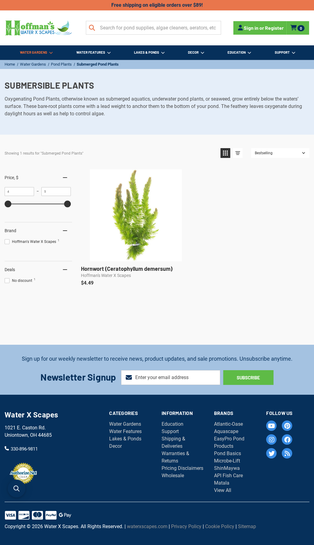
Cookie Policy (219, 526)
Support (282, 52)
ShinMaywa (227, 468)
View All (222, 490)
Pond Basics (227, 453)
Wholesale (173, 475)
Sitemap (247, 526)
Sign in (251, 28)
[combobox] (153, 28)
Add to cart (135, 255)
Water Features (90, 52)
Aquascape (226, 431)
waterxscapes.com (147, 526)
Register (274, 28)
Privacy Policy (186, 526)
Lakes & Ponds (146, 52)
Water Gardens (33, 52)
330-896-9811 (24, 448)
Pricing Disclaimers (182, 468)
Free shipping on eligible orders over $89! (157, 5)
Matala (221, 483)
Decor (193, 52)
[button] (225, 153)
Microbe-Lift (227, 461)
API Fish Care (228, 475)
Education (237, 52)
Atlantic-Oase (228, 424)
